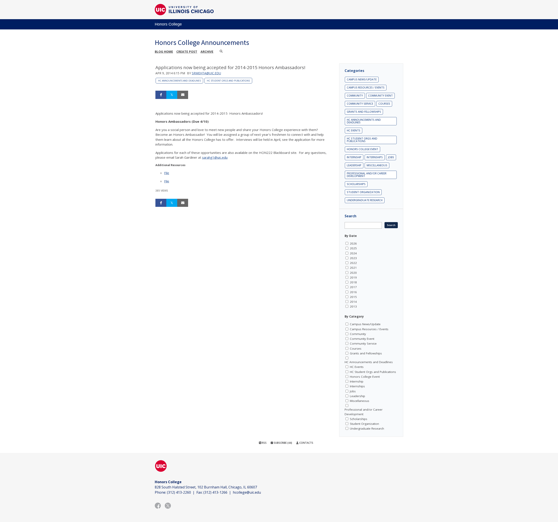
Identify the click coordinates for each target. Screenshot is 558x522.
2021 (353, 268)
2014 (353, 302)
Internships (375, 157)
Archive (207, 51)
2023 (353, 258)
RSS (264, 443)
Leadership (354, 165)
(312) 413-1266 (215, 492)
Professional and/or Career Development (366, 175)
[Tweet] (171, 95)
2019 (353, 277)
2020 (353, 273)
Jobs (391, 157)
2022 (353, 263)
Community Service (360, 103)
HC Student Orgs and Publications (228, 80)
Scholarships (356, 184)
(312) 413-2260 (179, 492)
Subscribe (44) (282, 443)
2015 (353, 297)
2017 (353, 287)
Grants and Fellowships (364, 112)
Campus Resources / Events (365, 87)
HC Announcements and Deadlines (179, 80)
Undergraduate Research (365, 200)
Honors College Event (362, 149)
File (166, 173)
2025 (353, 248)
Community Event (380, 95)
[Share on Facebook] (160, 95)
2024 (353, 253)
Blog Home (164, 51)
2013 (353, 306)
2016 (353, 292)
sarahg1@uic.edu (215, 157)
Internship (354, 157)
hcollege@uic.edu (247, 492)
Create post (186, 51)
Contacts (306, 443)
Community (355, 95)
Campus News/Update (362, 79)
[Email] (182, 95)
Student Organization (363, 192)
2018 (353, 282)
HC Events (353, 130)
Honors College (168, 24)
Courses (384, 103)
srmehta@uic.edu (206, 73)
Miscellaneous (377, 165)
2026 (353, 243)
